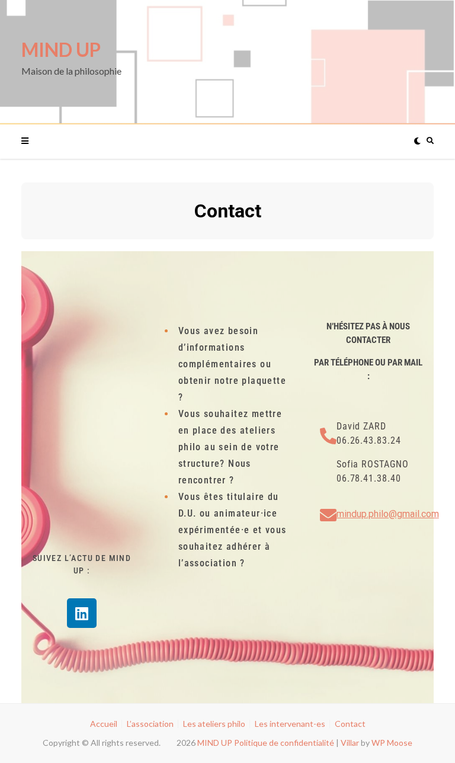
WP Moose (391, 743)
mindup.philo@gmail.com (388, 514)
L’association (150, 724)
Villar (350, 743)
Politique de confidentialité (284, 743)
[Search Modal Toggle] (428, 141)
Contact (350, 724)
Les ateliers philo (214, 724)
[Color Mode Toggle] (415, 141)
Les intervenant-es (290, 724)
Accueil (103, 724)
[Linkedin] (82, 613)
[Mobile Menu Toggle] (31, 141)
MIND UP (61, 49)
